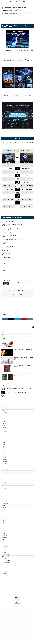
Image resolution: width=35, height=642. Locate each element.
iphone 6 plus (5, 461)
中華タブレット (6, 556)
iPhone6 (5, 465)
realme (5, 501)
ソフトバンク (6, 546)
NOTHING (5, 490)
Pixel (4, 507)
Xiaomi (5, 533)
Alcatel (5, 412)
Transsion (5, 520)
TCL (4, 516)
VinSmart (5, 524)
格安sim (5, 571)
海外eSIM (5, 575)
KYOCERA (5, 469)
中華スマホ (5, 569)
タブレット (4, 10)
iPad (4, 457)
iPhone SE (5, 463)
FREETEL (5, 431)
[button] (5, 319)
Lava (4, 471)
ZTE (4, 539)
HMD (4, 440)
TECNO (5, 518)
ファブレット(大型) (6, 560)
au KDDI (5, 421)
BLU (4, 429)
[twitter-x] (17, 607)
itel (4, 467)
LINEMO (5, 548)
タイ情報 (5, 552)
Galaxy (5, 433)
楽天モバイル (6, 573)
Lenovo (5, 475)
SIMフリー (5, 511)
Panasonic (5, 503)
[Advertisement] (17, 18)
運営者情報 (12, 639)
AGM (4, 406)
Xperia (5, 535)
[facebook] (16, 607)
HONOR (5, 442)
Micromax (5, 484)
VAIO (4, 522)
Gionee (4, 435)
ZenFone (5, 537)
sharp (4, 509)
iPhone (5, 459)
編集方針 (16, 639)
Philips (4, 505)
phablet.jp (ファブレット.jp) (17, 1)
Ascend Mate (5, 450)
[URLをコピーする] (30, 319)
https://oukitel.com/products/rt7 (7, 264)
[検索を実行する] (33, 327)
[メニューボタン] (1, 1)
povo (4, 423)
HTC (4, 446)
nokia (4, 488)
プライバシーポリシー (21, 639)
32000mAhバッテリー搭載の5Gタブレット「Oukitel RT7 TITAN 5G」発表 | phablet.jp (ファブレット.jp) (21, 283)
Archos (4, 414)
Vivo (4, 526)
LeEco (4, 473)
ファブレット (6, 558)
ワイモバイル (5, 550)
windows (5, 531)
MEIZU (4, 482)
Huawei (5, 448)
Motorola (5, 486)
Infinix (4, 452)
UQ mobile (5, 425)
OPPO (5, 499)
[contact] (18, 607)
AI (3, 408)
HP (4, 444)
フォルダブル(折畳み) (7, 562)
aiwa (4, 410)
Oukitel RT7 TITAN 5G (12, 96)
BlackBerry (5, 427)
